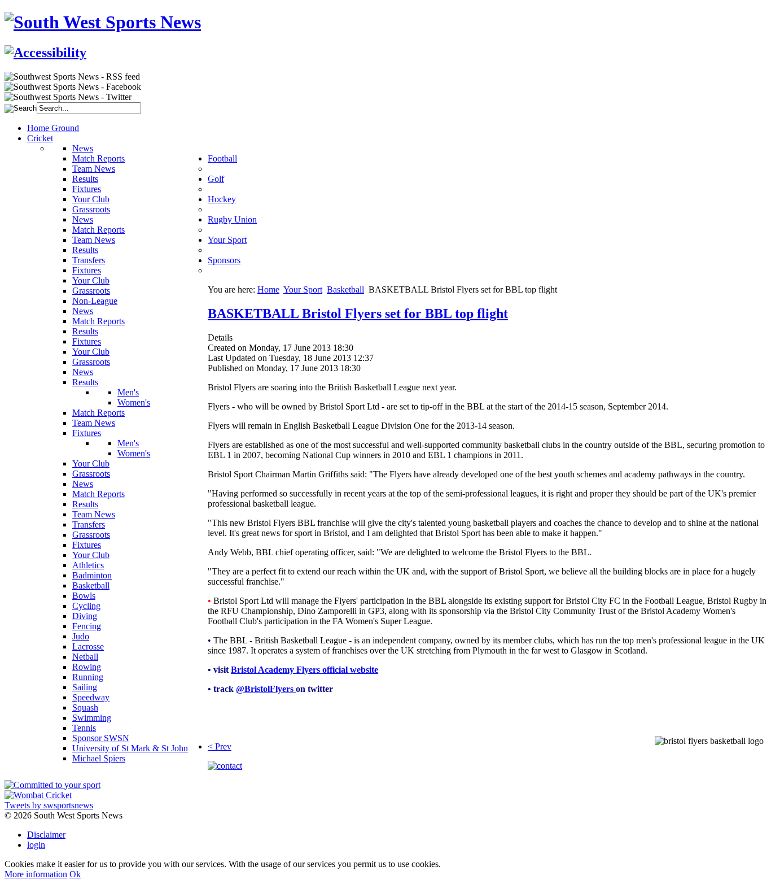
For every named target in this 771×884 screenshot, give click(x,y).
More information (36, 874)
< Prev (219, 746)
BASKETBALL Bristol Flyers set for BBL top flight (358, 313)
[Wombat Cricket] (38, 795)
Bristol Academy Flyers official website (304, 669)
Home (268, 289)
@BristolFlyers (266, 689)
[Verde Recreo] (52, 785)
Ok (75, 874)
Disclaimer (46, 834)
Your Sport (302, 289)
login (36, 845)
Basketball (345, 289)
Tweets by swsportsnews (49, 805)
